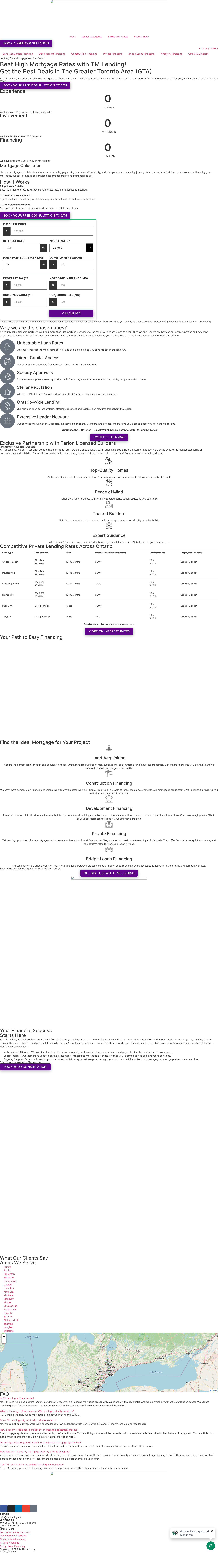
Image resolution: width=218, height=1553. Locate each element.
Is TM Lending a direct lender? (17, 1398)
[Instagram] (11, 1508)
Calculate (71, 313)
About (72, 36)
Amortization (60, 241)
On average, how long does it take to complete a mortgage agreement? (40, 1442)
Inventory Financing (171, 53)
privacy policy (8, 1551)
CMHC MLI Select (198, 53)
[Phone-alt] (33, 1508)
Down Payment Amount (66, 258)
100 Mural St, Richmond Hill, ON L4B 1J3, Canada (18, 1524)
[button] (109, 1359)
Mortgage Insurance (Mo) (68, 278)
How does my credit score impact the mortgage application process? (39, 1429)
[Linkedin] (18, 1508)
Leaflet (214, 1390)
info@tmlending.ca (10, 1517)
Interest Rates (141, 36)
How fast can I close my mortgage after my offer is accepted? (35, 1451)
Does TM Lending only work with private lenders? (28, 1420)
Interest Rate (13, 241)
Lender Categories (91, 36)
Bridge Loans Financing (141, 53)
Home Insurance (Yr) (18, 295)
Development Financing (52, 53)
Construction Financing (84, 53)
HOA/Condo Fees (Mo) (64, 295)
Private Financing (112, 53)
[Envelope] (26, 1508)
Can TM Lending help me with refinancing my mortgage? (32, 1464)
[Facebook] (3, 1508)
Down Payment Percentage (23, 258)
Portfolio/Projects (118, 36)
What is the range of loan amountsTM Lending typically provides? (37, 1411)
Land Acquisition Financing (18, 53)
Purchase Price (14, 224)
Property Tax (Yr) (16, 278)
